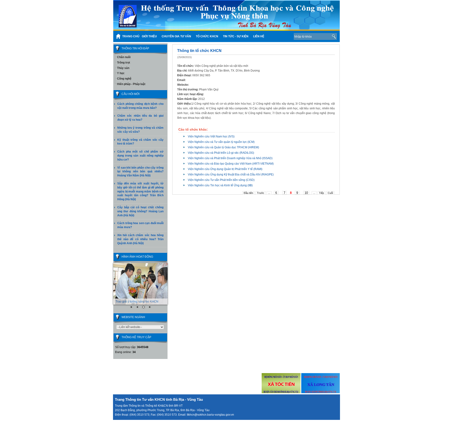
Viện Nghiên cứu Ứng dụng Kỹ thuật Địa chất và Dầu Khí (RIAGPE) (231, 174)
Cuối (330, 193)
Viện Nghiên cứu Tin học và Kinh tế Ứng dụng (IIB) (220, 185)
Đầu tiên (248, 193)
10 (306, 193)
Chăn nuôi (123, 57)
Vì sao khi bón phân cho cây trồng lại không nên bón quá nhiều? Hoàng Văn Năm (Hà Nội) (140, 171)
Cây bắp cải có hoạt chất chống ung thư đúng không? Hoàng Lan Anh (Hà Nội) (140, 211)
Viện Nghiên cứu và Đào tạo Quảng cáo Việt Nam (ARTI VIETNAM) (231, 163)
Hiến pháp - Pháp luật (131, 84)
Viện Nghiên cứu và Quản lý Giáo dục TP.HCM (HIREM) (223, 147)
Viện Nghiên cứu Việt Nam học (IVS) (211, 136)
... (269, 193)
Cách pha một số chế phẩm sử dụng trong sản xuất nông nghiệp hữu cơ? (140, 155)
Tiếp (321, 193)
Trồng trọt (123, 62)
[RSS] (282, 36)
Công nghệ (124, 78)
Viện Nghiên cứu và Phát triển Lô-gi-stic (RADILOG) (221, 152)
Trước (260, 193)
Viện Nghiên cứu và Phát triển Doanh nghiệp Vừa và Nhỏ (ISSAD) (230, 158)
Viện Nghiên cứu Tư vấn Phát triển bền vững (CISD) (221, 180)
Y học (121, 73)
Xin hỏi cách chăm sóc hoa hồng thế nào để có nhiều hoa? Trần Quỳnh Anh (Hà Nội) (140, 239)
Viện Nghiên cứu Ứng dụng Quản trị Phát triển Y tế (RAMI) (225, 169)
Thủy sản (123, 68)
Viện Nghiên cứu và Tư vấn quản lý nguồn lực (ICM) (221, 142)
